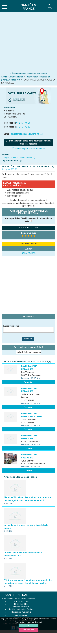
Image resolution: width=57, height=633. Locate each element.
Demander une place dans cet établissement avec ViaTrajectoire (30, 142)
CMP (27, 601)
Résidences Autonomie (21, 612)
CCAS (21, 601)
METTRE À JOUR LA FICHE (29, 228)
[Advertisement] (28, 42)
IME (21, 604)
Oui (48, 174)
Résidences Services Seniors (21, 609)
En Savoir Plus (28, 630)
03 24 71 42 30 (23, 127)
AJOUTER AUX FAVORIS (28, 244)
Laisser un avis (28, 233)
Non (4, 177)
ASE (15, 601)
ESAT (16, 604)
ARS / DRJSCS (29, 253)
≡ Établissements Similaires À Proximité (28, 73)
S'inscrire (28, 339)
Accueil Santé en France (12, 76)
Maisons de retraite (21, 607)
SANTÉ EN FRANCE (18, 595)
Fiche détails (28, 382)
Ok (28, 625)
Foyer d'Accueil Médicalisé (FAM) (19, 157)
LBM (26, 604)
